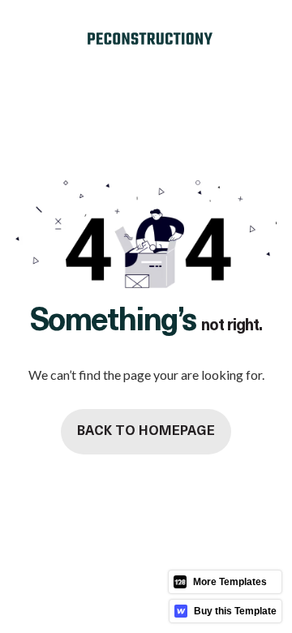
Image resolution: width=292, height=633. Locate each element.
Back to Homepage (146, 431)
